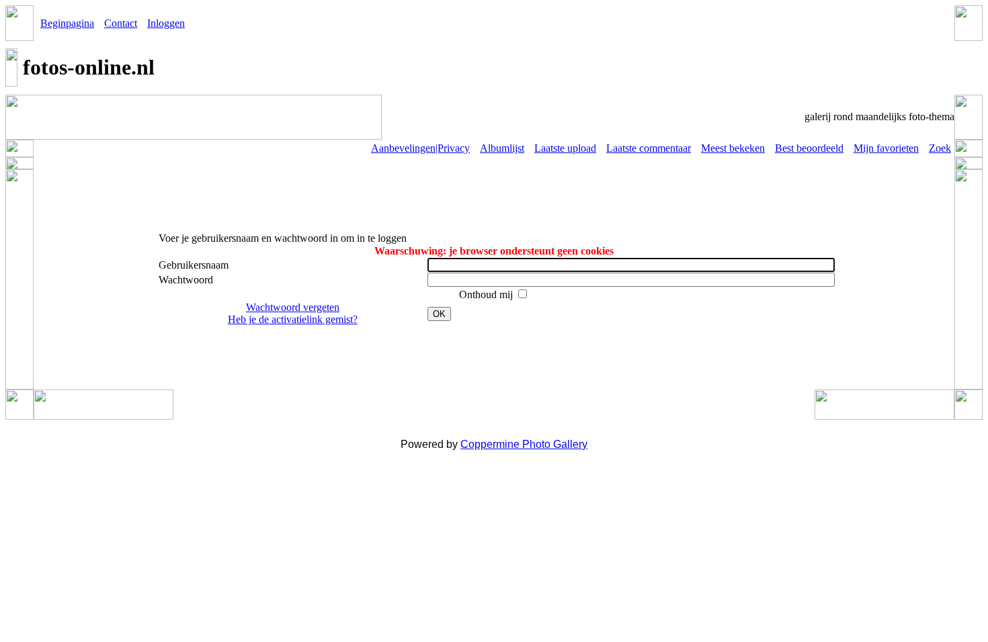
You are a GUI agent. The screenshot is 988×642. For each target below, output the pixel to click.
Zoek (940, 148)
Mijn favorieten (886, 148)
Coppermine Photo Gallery (523, 444)
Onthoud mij (487, 294)
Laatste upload (565, 148)
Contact (120, 23)
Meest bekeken (733, 148)
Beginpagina (67, 23)
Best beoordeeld (809, 148)
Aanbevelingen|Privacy (420, 148)
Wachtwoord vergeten (292, 307)
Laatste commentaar (648, 148)
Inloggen (166, 23)
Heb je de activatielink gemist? (293, 319)
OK (439, 314)
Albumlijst (502, 148)
